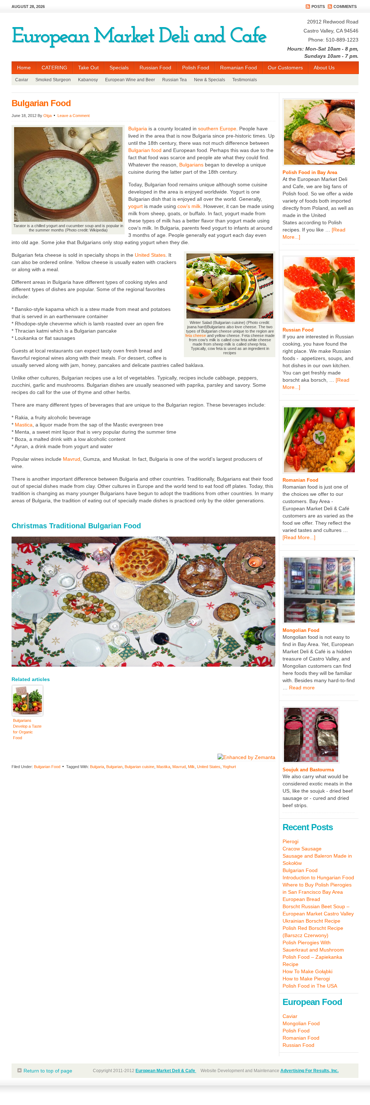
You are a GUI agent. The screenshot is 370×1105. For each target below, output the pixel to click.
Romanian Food (238, 67)
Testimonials (244, 79)
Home (24, 67)
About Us (324, 67)
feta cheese (195, 335)
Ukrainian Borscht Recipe (311, 921)
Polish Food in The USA (310, 986)
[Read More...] (299, 537)
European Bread (301, 899)
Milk (191, 766)
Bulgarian (114, 766)
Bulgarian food (145, 150)
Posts (318, 6)
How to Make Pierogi (306, 979)
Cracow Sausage (302, 849)
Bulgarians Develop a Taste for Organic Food (27, 729)
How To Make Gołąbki (307, 971)
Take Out (88, 67)
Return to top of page (47, 1071)
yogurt (135, 206)
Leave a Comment (73, 115)
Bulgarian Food (41, 103)
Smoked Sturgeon (53, 79)
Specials (119, 67)
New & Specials (209, 79)
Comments (345, 6)
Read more (302, 687)
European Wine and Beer (130, 79)
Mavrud (71, 459)
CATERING (51, 69)
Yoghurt (229, 766)
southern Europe (217, 128)
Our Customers (285, 67)
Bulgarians (191, 165)
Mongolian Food (301, 630)
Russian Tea (174, 79)
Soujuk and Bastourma (308, 769)
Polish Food (195, 67)
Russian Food (155, 67)
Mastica (24, 425)
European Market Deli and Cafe (139, 37)
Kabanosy (88, 79)
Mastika (163, 766)
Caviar (21, 79)
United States (150, 255)
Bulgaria (137, 128)
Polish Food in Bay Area (310, 172)
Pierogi (290, 841)
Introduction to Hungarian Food (318, 877)
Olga (47, 115)
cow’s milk (189, 206)
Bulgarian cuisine (139, 766)
